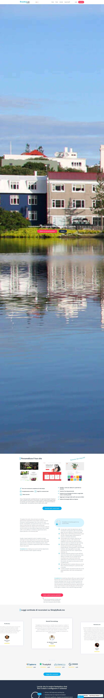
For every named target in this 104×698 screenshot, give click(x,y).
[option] (52, 633)
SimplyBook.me (23, 549)
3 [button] (52, 660)
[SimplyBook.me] (25, 2)
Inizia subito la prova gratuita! (52, 595)
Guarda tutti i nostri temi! (52, 508)
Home (52, 2)
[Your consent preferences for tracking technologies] (102, 696)
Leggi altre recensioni (52, 674)
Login (76, 2)
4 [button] (54, 660)
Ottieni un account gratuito (47, 231)
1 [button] (49, 660)
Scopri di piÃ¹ (67, 2)
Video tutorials (26, 494)
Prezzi (56, 2)
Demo (62, 231)
